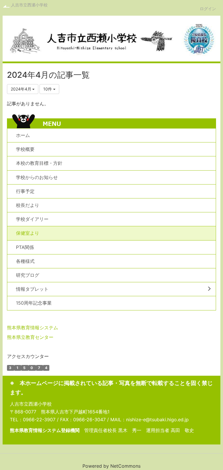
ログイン (208, 8)
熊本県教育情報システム (32, 327)
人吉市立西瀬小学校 (29, 4)
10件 (48, 88)
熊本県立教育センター (30, 337)
